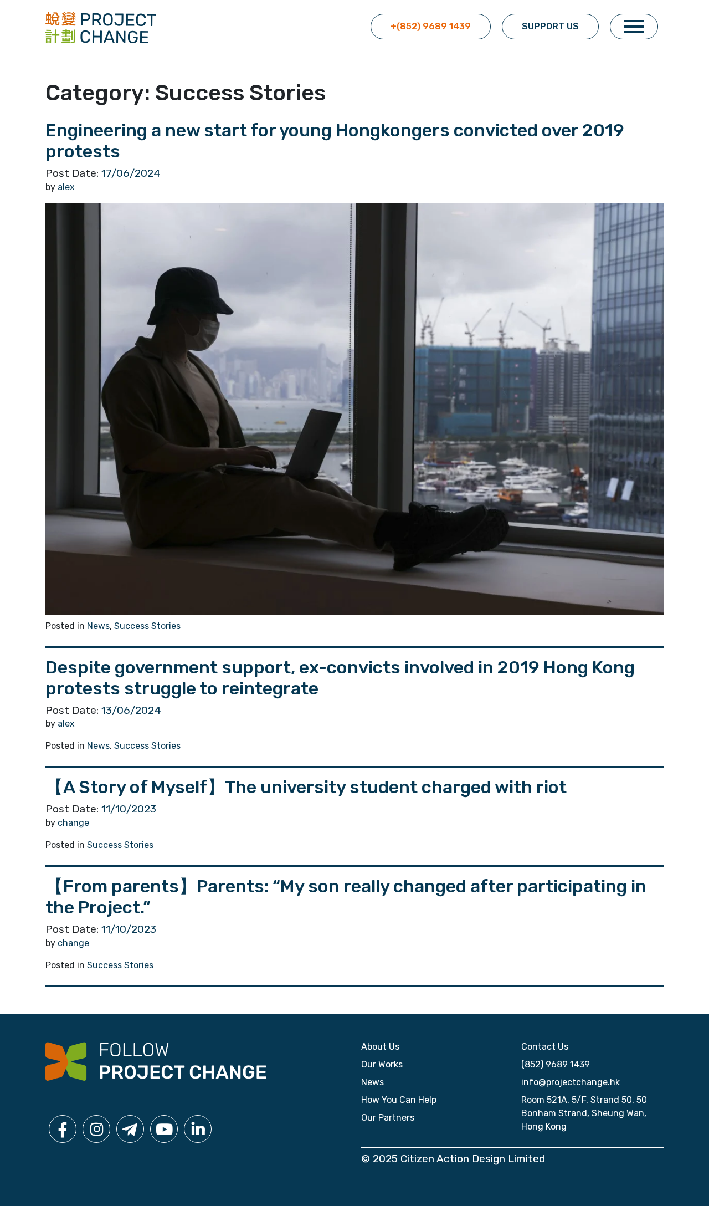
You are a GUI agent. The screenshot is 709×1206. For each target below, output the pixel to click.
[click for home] (100, 27)
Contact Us (544, 1046)
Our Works (382, 1064)
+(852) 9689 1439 (431, 26)
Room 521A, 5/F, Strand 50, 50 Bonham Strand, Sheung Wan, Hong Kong (584, 1113)
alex (66, 187)
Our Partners (387, 1117)
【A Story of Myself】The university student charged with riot (306, 787)
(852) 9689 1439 (555, 1064)
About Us (380, 1046)
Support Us (550, 26)
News (98, 626)
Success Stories (147, 626)
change (73, 822)
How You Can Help (398, 1100)
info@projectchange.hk (570, 1082)
